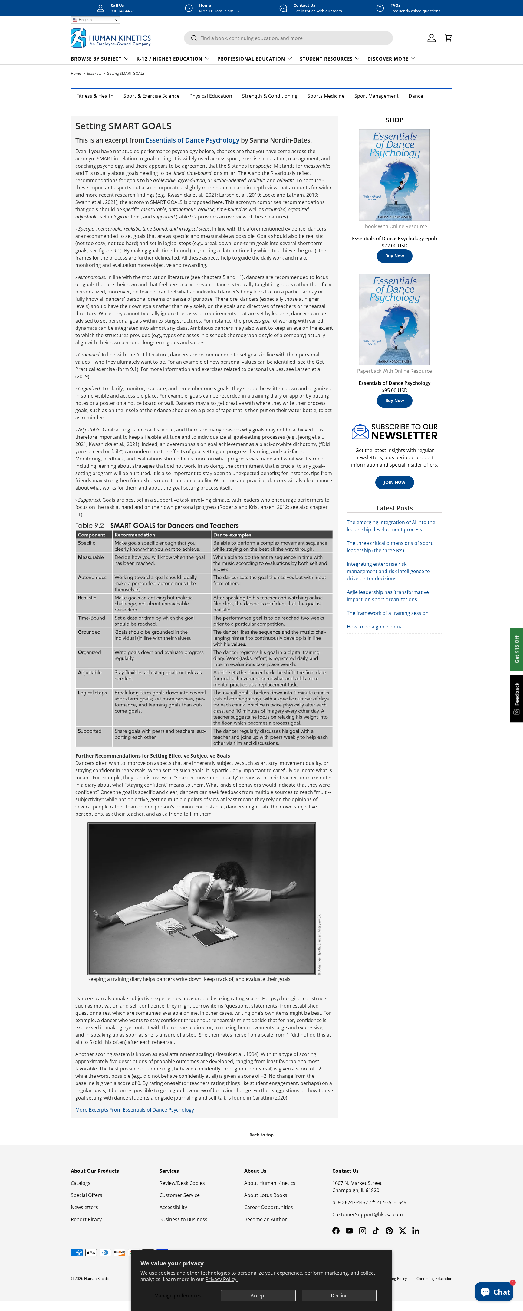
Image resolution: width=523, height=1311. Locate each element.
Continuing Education (434, 1278)
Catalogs (80, 1183)
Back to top (261, 1135)
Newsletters (84, 1207)
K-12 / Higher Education (169, 59)
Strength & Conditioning (270, 96)
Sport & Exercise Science (151, 96)
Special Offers (86, 1195)
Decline (339, 1295)
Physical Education (210, 96)
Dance (416, 96)
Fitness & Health (94, 96)
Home (76, 73)
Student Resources (326, 59)
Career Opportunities (268, 1207)
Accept (258, 1295)
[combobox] (288, 38)
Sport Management (376, 96)
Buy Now (394, 256)
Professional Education (251, 59)
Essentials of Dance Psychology (192, 140)
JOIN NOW (395, 482)
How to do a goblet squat (375, 626)
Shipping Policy (394, 1278)
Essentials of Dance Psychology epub (394, 238)
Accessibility (173, 1207)
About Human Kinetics (269, 1183)
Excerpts (94, 73)
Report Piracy (86, 1219)
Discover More (387, 59)
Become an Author (265, 1219)
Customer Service (180, 1195)
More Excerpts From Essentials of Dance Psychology (134, 1109)
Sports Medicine (326, 96)
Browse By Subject (96, 59)
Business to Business (183, 1219)
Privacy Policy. (222, 1279)
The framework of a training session (388, 613)
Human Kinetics (97, 1278)
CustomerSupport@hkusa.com (367, 1214)
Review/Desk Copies (182, 1183)
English (84, 20)
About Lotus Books (265, 1195)
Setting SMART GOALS (126, 73)
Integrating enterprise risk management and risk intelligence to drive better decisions (388, 571)
